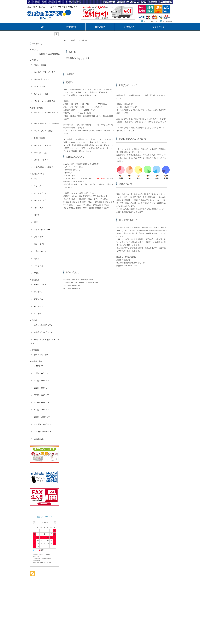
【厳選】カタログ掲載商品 (49, 54)
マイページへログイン (151, 21)
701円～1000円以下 (42, 417)
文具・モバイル (40, 251)
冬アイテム (38, 314)
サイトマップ (158, 27)
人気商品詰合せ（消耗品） (44, 167)
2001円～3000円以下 (42, 432)
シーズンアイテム (41, 285)
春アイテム (38, 292)
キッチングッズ (40, 193)
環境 (36, 222)
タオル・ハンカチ (41, 160)
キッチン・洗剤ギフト (43, 145)
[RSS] (32, 575)
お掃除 (36, 215)
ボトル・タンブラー (42, 230)
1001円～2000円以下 (42, 424)
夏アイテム (38, 299)
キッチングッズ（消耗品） (44, 131)
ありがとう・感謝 (41, 94)
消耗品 (36, 259)
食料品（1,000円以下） (43, 325)
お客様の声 (129, 27)
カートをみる (167, 21)
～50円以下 (38, 366)
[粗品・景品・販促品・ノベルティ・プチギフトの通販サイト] (49, 22)
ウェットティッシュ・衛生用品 (46, 123)
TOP (41, 27)
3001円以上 (38, 439)
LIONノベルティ (40, 87)
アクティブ (38, 237)
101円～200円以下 (41, 381)
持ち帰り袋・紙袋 (41, 355)
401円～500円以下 (41, 403)
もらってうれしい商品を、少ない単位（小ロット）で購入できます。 (54, 2)
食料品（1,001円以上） (43, 332)
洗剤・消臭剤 (39, 138)
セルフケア (38, 208)
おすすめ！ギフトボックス (44, 72)
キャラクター (39, 266)
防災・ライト (39, 244)
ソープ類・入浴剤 (41, 153)
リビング (37, 186)
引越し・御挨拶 (40, 65)
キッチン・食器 (40, 200)
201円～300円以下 (41, 388)
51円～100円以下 (41, 373)
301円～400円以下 (41, 395)
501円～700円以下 (41, 410)
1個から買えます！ (41, 79)
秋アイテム (38, 306)
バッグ (36, 179)
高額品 (36, 273)
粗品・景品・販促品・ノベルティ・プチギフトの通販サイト (53, 7)
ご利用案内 (71, 27)
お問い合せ (100, 27)
